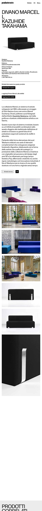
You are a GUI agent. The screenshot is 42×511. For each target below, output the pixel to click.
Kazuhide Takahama (20, 116)
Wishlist (29, 3)
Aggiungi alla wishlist (8, 97)
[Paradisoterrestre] (7, 3)
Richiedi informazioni (8, 87)
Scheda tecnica (8, 171)
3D (17, 171)
